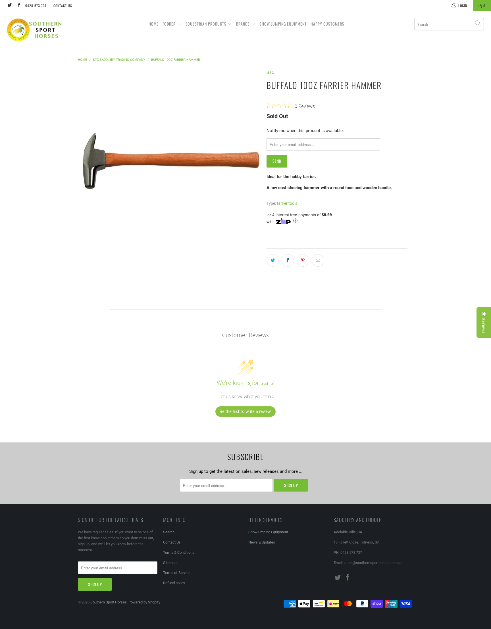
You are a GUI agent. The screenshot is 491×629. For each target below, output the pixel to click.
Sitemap (169, 563)
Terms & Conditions (178, 552)
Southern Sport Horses (108, 602)
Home (154, 24)
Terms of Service (176, 573)
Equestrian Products (207, 24)
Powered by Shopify (144, 602)
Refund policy (174, 583)
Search (168, 532)
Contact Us (62, 5)
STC (270, 72)
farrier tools (287, 203)
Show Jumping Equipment (283, 24)
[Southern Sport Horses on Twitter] (9, 6)
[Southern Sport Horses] (42, 29)
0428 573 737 (36, 5)
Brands (243, 24)
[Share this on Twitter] (273, 260)
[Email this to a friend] (318, 260)
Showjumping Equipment (268, 532)
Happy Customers (327, 24)
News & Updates (261, 542)
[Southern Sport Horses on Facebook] (18, 6)
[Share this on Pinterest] (303, 260)
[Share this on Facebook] (288, 260)
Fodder (170, 24)
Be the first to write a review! (245, 411)
